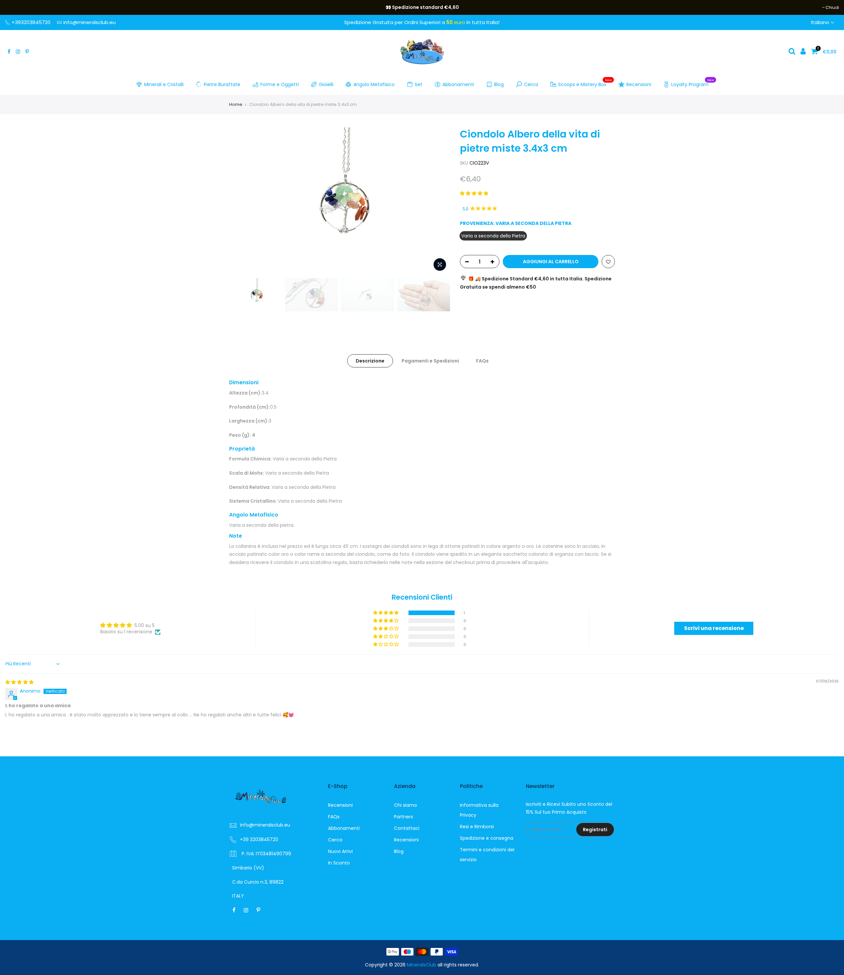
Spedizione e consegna (486, 838)
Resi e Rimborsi (477, 826)
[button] (474, 193)
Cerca (531, 84)
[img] (19, 682)
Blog (499, 84)
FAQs (482, 361)
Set (418, 84)
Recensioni (638, 84)
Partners (403, 816)
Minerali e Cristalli (164, 84)
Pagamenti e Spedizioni (430, 361)
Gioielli (326, 84)
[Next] (438, 200)
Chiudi (15, 7)
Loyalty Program (692, 83)
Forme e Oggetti (279, 84)
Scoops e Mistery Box (585, 83)
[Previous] (240, 200)
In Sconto (339, 863)
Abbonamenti (458, 84)
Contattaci (406, 828)
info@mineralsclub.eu (89, 22)
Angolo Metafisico (374, 84)
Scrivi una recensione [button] (714, 628)
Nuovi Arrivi (340, 851)
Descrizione (370, 361)
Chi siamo (405, 805)
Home (235, 104)
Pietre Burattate (222, 84)
